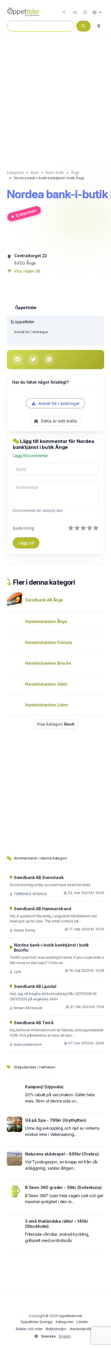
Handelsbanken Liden (46, 704)
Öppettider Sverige (36, 1322)
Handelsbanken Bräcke (48, 663)
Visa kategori (56, 724)
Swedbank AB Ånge (44, 599)
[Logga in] (74, 12)
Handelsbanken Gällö (46, 684)
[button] (97, 12)
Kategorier (64, 1322)
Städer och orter (29, 1329)
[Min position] (98, 26)
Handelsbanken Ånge (46, 621)
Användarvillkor (82, 1329)
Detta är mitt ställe (58, 421)
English (65, 1336)
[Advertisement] (55, 96)
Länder (82, 1322)
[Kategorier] (85, 12)
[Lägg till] (64, 12)
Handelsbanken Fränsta (48, 642)
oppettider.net (70, 1316)
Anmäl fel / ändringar (31, 332)
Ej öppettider (26, 213)
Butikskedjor (56, 1329)
